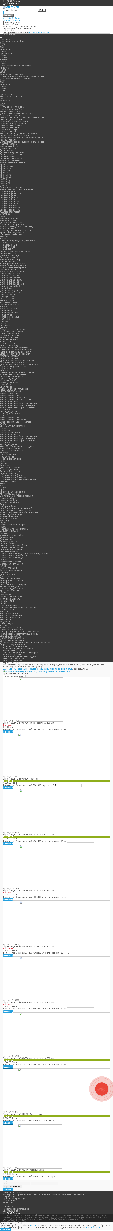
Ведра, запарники (9, 469)
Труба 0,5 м (6, 168)
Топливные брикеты (10, 598)
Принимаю (5, 1229)
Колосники (5, 619)
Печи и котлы (7, 38)
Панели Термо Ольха (10, 273)
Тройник (4, 172)
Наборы (4, 572)
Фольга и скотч (7, 343)
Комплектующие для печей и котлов (18, 133)
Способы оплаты (54, 1194)
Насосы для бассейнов (11, 629)
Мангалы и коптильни (11, 596)
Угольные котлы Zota (11, 111)
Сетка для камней (9, 257)
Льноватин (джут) (9, 345)
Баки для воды (7, 150)
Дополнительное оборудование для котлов (22, 141)
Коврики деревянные (10, 458)
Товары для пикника (10, 578)
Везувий (4, 59)
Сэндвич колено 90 (9, 203)
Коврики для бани (9, 500)
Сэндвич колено (8, 199)
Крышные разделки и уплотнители (17, 360)
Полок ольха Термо (10, 292)
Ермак (3, 55)
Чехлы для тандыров (10, 586)
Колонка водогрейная (11, 119)
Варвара (4, 51)
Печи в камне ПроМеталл (13, 123)
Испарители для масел (11, 563)
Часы (2, 460)
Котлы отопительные (11, 96)
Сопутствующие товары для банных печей (21, 137)
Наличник (5, 318)
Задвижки (5, 621)
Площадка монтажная (11, 234)
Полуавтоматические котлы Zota (17, 113)
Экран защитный (8, 253)
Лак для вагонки (8, 380)
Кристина (4, 67)
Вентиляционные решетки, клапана (18, 372)
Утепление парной (9, 339)
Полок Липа (6, 310)
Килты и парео (7, 574)
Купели (3, 428)
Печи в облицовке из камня (14, 121)
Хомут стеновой (8, 228)
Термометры (6, 537)
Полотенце (5, 576)
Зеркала (4, 462)
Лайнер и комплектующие (13, 644)
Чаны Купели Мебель (10, 413)
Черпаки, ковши (8, 473)
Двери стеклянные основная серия (17, 405)
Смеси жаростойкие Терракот (15, 353)
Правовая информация (14, 1198)
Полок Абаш (6, 314)
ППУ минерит (6, 248)
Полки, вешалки (8, 454)
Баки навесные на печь (11, 158)
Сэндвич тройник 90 (10, 209)
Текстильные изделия (11, 570)
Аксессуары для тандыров (13, 584)
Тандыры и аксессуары (11, 580)
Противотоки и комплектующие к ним (19, 633)
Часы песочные (7, 543)
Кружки (3, 489)
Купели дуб (5, 430)
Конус (3, 216)
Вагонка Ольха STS (9, 275)
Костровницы (7, 594)
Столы (3, 423)
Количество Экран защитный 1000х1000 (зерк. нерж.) (29, 1176)
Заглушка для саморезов (12, 329)
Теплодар (5, 49)
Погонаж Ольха (8, 269)
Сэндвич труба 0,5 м (10, 195)
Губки (3, 565)
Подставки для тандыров (12, 588)
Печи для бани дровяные (15, 646)
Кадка (3, 487)
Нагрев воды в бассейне (12, 637)
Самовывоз (78, 1194)
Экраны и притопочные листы (15, 250)
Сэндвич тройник (8, 205)
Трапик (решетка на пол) (12, 491)
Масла (3, 526)
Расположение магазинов (16, 1208)
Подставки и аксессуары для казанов (18, 607)
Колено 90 (5, 183)
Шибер (3, 185)
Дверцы (4, 611)
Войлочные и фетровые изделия (16, 495)
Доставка (68, 1194)
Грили (3, 592)
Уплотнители (6, 370)
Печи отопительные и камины (15, 78)
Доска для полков (9, 308)
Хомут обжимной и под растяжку (16, 226)
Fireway (3, 57)
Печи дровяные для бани (12, 41)
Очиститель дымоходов (12, 557)
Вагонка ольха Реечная (12, 283)
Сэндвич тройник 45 (10, 207)
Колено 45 (5, 181)
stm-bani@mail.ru (11, 3)
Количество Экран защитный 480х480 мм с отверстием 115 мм (35, 896)
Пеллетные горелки (10, 115)
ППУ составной (7, 246)
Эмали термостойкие (10, 390)
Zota (2, 98)
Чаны (2, 415)
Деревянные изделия (10, 448)
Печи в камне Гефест (10, 127)
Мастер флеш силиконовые (14, 362)
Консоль (4, 236)
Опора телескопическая (12, 224)
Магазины (8, 5)
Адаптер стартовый (10, 211)
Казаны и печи (7, 600)
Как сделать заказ (37, 1194)
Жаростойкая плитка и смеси (14, 347)
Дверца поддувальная (11, 615)
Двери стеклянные (9, 401)
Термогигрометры (9, 541)
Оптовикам (8, 1206)
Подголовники (7, 456)
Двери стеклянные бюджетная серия (18, 403)
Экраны (3, 522)
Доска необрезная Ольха (12, 271)
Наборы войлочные (10, 506)
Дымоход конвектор (10, 259)
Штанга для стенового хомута (15, 230)
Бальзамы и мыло (9, 530)
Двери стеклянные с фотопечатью (17, 407)
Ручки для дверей (9, 411)
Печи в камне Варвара (11, 125)
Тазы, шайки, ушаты (10, 471)
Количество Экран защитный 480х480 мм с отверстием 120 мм (35, 952)
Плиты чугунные (8, 623)
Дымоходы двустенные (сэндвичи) (17, 189)
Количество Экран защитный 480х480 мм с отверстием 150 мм (35, 1008)
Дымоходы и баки (9, 146)
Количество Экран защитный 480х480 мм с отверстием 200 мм (35, 841)
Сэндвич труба (7, 191)
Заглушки (4, 238)
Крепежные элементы (11, 222)
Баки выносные (7, 156)
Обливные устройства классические (18, 479)
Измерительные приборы (13, 535)
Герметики (5, 368)
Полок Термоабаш (9, 316)
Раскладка (5, 325)
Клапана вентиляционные (13, 374)
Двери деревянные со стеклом (15, 399)
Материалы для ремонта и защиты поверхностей (25, 642)
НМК (2, 45)
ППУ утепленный (8, 244)
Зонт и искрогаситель (11, 187)
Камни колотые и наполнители (15, 510)
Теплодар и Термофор (11, 73)
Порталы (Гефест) (9, 131)
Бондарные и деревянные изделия (17, 446)
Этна (2, 90)
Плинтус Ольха (7, 296)
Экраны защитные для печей (14, 135)
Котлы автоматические (12, 106)
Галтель (4, 323)
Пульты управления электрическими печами (22, 76)
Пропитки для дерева (10, 378)
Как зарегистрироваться (15, 1194)
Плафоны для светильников (14, 388)
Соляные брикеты (9, 551)
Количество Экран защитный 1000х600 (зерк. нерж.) (29, 1120)
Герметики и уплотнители (13, 366)
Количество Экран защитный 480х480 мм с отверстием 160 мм (35, 729)
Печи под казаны (8, 605)
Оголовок (5, 213)
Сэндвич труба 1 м (9, 197)
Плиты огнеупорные (10, 333)
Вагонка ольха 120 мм (11, 279)
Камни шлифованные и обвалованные (19, 512)
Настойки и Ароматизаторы (14, 528)
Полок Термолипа (9, 312)
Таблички (5, 465)
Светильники (6, 386)
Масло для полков (9, 382)
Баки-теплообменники (11, 154)
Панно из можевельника (12, 450)
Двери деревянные (9, 395)
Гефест (3, 61)
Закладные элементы (10, 635)
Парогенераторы (8, 143)
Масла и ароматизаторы (12, 524)
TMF (2, 47)
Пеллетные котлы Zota (11, 108)
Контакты (8, 15)
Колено (4, 178)
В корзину (8, 731)
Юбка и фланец (8, 261)
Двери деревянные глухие (13, 397)
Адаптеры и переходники (12, 263)
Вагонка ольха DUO (10, 285)
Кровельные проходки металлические (19, 364)
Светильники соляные (11, 549)
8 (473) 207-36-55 (11, 17)
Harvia (3, 63)
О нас (6, 1204)
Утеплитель (6, 341)
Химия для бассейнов (10, 627)
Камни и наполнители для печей (16, 508)
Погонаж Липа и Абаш (11, 304)
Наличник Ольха (8, 294)
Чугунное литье (8, 609)
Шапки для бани (8, 497)
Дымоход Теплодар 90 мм (13, 265)
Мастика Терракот (9, 355)
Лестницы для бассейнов (12, 640)
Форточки (5, 409)
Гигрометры (6, 539)
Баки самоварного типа (12, 152)
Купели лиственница (10, 432)
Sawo (2, 71)
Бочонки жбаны (8, 481)
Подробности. (93, 1227)
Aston (3, 43)
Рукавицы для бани (9, 502)
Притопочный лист (9, 255)
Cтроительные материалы (13, 267)
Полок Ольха (6, 288)
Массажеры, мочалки (10, 561)
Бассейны (5, 625)
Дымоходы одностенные (12, 162)
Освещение (5, 384)
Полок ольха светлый (11, 290)
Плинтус (4, 320)
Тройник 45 (5, 174)
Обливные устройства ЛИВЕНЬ (15, 477)
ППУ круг (4, 242)
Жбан (2, 485)
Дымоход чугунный (9, 218)
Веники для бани (8, 567)
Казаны (3, 602)
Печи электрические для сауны (15, 65)
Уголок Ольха (7, 300)
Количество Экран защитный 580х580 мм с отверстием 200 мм (35, 1064)
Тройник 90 (5, 176)
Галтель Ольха (7, 298)
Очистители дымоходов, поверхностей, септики (24, 553)
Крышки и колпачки (9, 590)
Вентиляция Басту (9, 148)
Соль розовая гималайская (13, 545)
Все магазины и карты (39, 32)
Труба (3, 164)
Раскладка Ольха (8, 302)
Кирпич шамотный (9, 337)
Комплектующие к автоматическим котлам (22, 117)
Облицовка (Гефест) (10, 129)
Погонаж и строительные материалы (21, 652)
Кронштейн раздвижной (12, 232)
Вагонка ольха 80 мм (10, 277)
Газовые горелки (8, 139)
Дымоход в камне (9, 220)
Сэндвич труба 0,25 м (10, 193)
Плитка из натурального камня (15, 351)
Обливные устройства (11, 475)
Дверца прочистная (10, 617)
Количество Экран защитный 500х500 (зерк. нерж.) (28, 785)
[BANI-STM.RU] (11, 7)
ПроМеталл (6, 53)
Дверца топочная (9, 613)
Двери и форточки (9, 393)
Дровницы (5, 520)
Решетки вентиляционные (13, 376)
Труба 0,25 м (6, 166)
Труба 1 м (5, 170)
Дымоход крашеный (10, 160)
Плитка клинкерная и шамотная (16, 349)
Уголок (3, 327)
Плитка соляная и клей (11, 547)
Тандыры (4, 582)
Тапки (3, 504)
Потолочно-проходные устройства (17, 240)
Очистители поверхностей (13, 555)
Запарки (4, 532)
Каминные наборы (9, 516)
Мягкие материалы (9, 335)
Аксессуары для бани (10, 493)
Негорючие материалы (11, 331)
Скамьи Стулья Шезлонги (13, 425)
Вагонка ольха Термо (11, 281)
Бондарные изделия (10, 467)
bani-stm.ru (35, 1225)
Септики (4, 559)
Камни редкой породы (11, 514)
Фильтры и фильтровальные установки (20, 631)
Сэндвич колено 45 (9, 201)
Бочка (3, 483)
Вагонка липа (7, 306)
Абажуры (4, 452)
